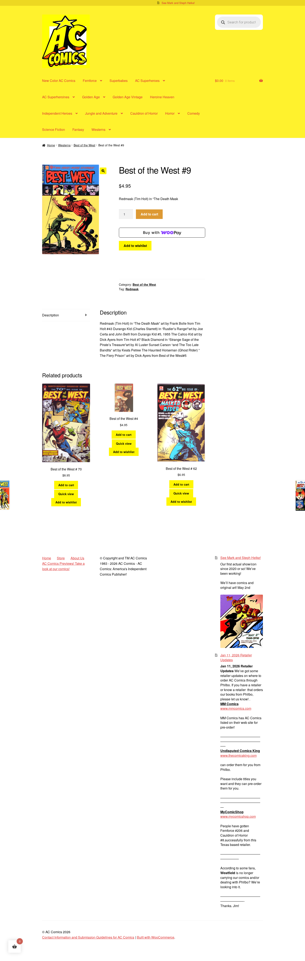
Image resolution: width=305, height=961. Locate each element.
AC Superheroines (55, 97)
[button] (103, 171)
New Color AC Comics (58, 80)
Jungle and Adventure (101, 113)
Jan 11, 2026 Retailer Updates (236, 657)
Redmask (132, 289)
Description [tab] (50, 315)
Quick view (66, 494)
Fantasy (78, 129)
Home (51, 145)
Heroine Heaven (162, 97)
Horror (169, 113)
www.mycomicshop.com (238, 816)
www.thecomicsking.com (238, 755)
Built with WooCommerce (155, 937)
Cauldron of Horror (144, 113)
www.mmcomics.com (235, 708)
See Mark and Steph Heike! (178, 3)
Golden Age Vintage (128, 97)
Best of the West (84, 145)
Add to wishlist (135, 245)
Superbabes (119, 80)
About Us (77, 558)
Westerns (98, 129)
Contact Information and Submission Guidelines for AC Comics (88, 937)
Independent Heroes (57, 113)
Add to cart (149, 214)
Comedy (193, 113)
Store (61, 558)
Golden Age (91, 97)
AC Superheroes (147, 80)
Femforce (90, 80)
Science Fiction (53, 129)
